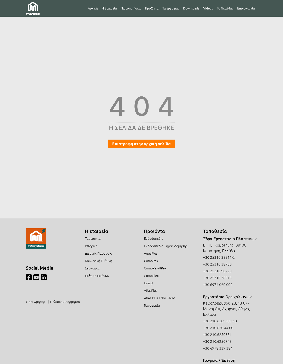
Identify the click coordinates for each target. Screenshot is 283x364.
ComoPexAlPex (155, 268)
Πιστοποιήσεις (131, 8)
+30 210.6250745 (217, 341)
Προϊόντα (151, 8)
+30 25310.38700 (217, 264)
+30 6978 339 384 (217, 348)
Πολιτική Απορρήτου (65, 301)
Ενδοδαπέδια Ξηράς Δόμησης (165, 245)
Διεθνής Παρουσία (98, 253)
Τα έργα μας (170, 8)
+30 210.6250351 (217, 334)
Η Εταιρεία (109, 8)
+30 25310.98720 (217, 270)
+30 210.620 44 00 (218, 327)
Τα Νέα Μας (225, 8)
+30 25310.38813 (217, 277)
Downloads (191, 8)
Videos (208, 8)
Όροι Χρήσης (35, 301)
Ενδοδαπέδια (153, 238)
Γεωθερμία (152, 305)
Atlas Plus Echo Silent (159, 297)
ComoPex (151, 260)
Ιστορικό (91, 245)
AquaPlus (150, 253)
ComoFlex (151, 275)
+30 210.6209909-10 (220, 320)
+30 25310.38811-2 (219, 257)
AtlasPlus (150, 290)
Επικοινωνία (246, 8)
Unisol (148, 283)
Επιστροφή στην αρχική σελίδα (141, 144)
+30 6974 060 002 (217, 284)
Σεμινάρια (92, 268)
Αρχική (93, 8)
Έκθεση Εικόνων (97, 275)
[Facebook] (29, 277)
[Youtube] (36, 277)
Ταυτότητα (93, 238)
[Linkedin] (44, 277)
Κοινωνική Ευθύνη (98, 260)
